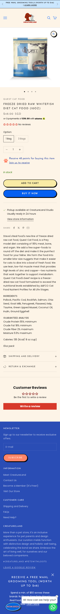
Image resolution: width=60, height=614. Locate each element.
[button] (10, 124)
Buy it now (30, 193)
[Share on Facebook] (14, 228)
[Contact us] (53, 607)
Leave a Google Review (19, 568)
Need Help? (9, 517)
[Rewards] (13, 607)
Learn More (30, 5)
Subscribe (15, 458)
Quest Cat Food (14, 99)
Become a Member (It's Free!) (20, 485)
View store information (20, 219)
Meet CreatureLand (14, 475)
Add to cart (30, 183)
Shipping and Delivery (15, 506)
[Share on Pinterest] (23, 228)
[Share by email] (28, 228)
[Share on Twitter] (18, 228)
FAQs (6, 512)
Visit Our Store (11, 491)
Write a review (30, 406)
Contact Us (9, 480)
